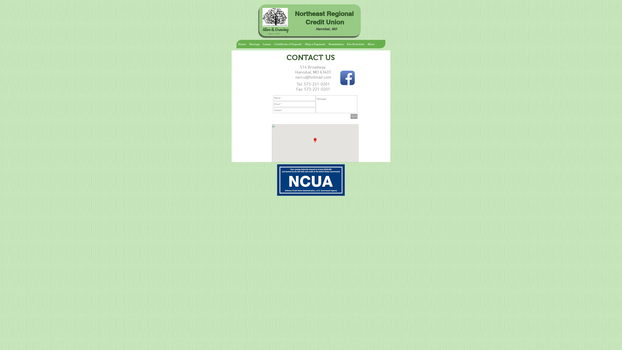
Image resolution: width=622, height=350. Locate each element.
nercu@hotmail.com (313, 77)
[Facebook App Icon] (347, 78)
